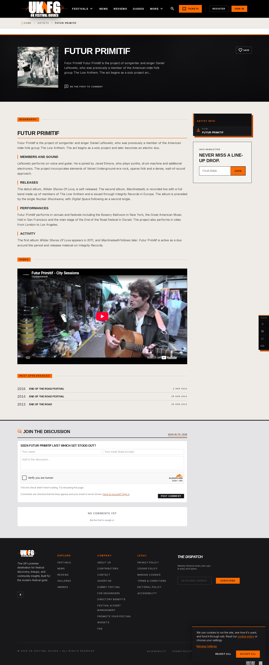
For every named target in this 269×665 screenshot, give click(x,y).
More (157, 9)
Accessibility (147, 593)
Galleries (64, 580)
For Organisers (108, 593)
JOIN (238, 170)
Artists (43, 23)
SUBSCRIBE (228, 580)
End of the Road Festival (46, 388)
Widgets (103, 622)
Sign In (239, 9)
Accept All (248, 654)
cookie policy (246, 636)
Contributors (107, 568)
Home (27, 23)
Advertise (104, 580)
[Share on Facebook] (262, 331)
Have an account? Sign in (116, 494)
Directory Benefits (111, 599)
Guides (138, 8)
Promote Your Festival (114, 616)
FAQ (99, 628)
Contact (103, 574)
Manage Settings (207, 646)
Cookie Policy (147, 568)
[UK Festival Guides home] (34, 554)
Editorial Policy (149, 587)
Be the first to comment (83, 86)
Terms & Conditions (151, 580)
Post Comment (171, 496)
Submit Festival (108, 587)
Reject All (223, 654)
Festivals (83, 9)
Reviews (120, 8)
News (103, 8)
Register (218, 9)
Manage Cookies (149, 574)
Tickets (190, 8)
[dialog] (228, 644)
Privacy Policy (148, 562)
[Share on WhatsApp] (262, 338)
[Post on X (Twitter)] (262, 324)
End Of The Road (40, 404)
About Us (104, 562)
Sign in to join (177, 434)
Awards (62, 587)
